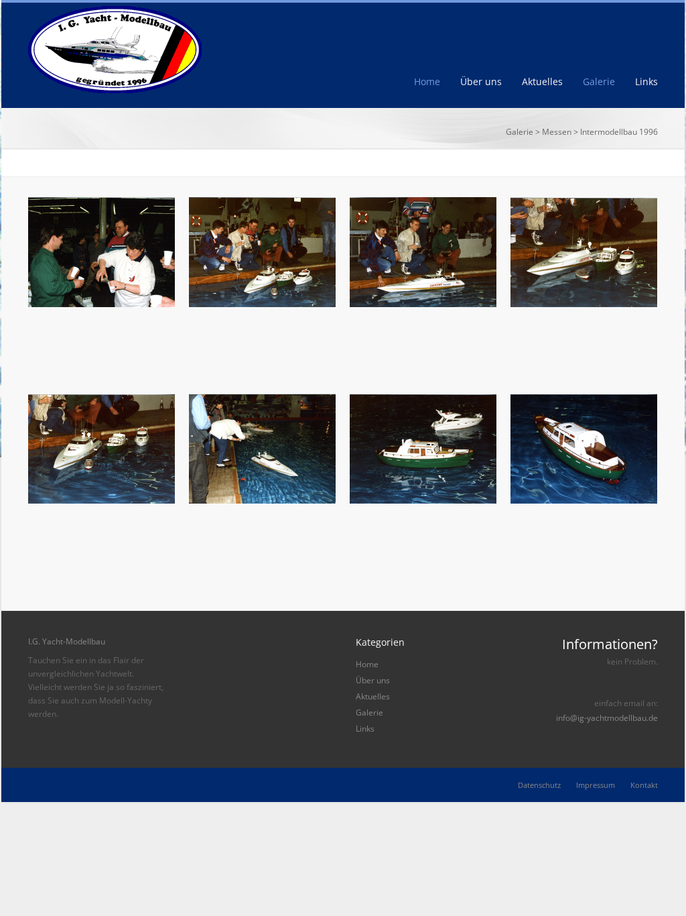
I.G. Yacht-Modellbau (66, 641)
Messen (556, 131)
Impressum (595, 785)
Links (646, 81)
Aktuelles (542, 81)
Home (427, 81)
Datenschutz (539, 785)
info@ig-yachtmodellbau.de (607, 718)
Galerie (599, 81)
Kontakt (644, 785)
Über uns (481, 81)
